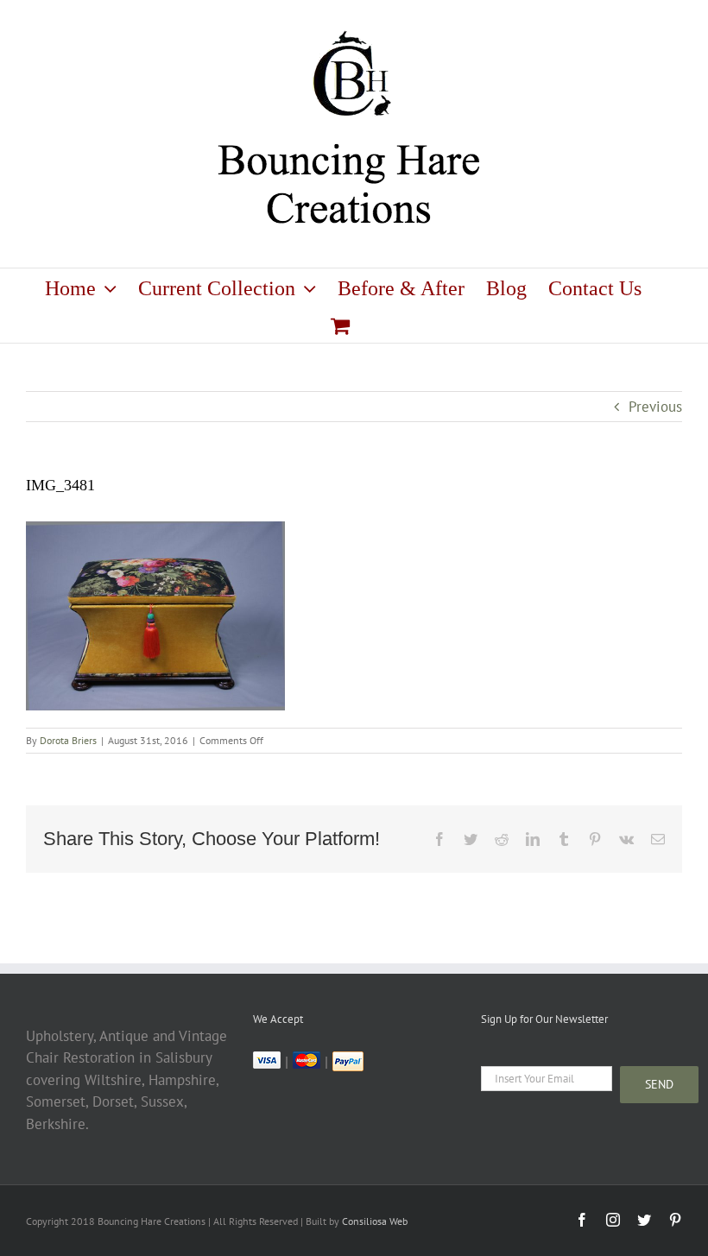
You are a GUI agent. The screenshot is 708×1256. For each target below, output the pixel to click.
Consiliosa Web (375, 1221)
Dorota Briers (68, 740)
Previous (655, 406)
